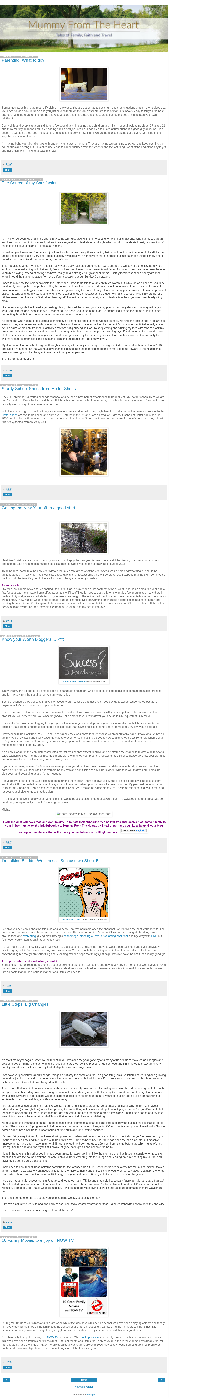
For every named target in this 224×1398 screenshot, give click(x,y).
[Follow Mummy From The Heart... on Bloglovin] (134, 832)
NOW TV (53, 1337)
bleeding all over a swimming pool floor (104, 936)
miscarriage (71, 936)
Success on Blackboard (74, 681)
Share (8, 170)
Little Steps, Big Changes (25, 1004)
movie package (89, 1337)
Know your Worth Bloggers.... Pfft (33, 639)
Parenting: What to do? (23, 60)
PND (154, 936)
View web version (84, 1386)
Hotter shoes (10, 414)
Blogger (90, 1394)
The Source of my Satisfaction (30, 182)
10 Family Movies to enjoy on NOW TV (38, 1240)
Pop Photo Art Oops (71, 920)
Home (84, 1380)
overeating (29, 936)
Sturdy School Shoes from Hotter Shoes (39, 388)
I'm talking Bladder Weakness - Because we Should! (50, 860)
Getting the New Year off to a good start (38, 507)
